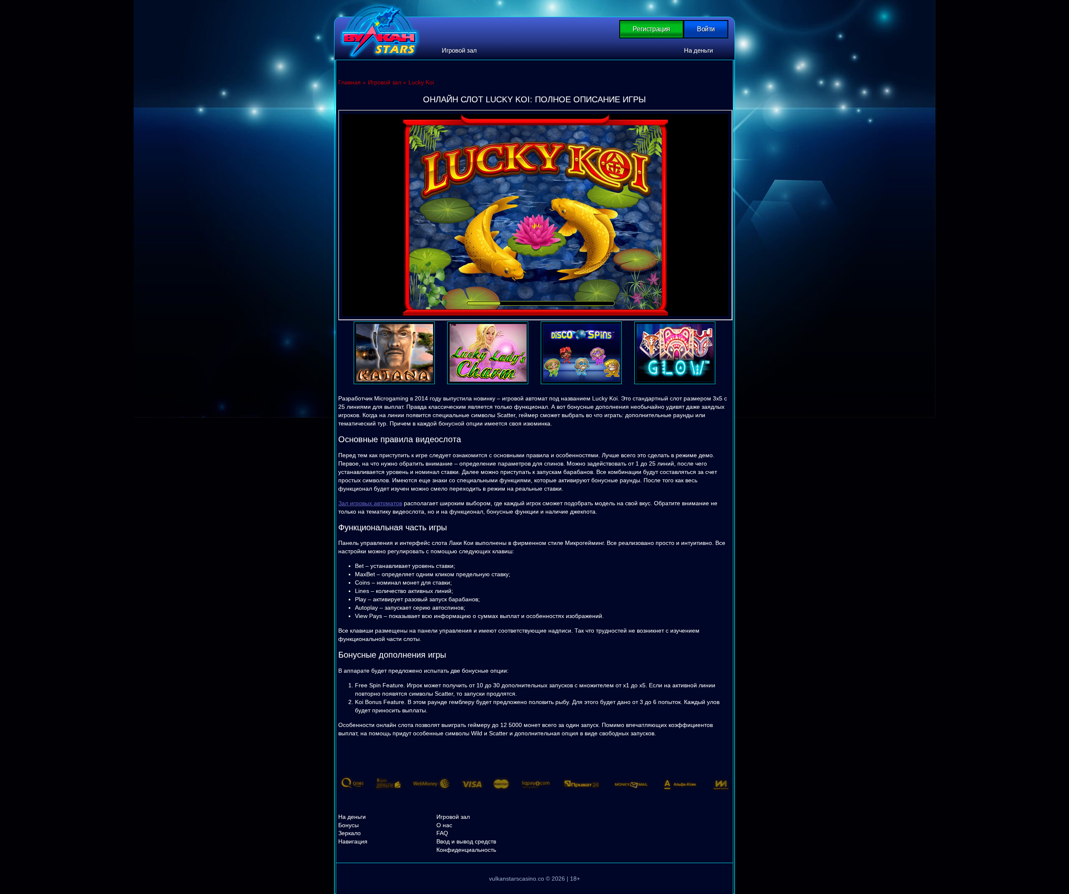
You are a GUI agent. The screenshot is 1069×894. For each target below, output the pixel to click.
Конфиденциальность (466, 849)
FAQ (442, 833)
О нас (444, 825)
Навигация (352, 841)
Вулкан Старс (380, 31)
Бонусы (348, 825)
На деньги (698, 50)
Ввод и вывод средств (466, 841)
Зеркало (349, 833)
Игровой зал (459, 50)
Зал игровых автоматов (370, 503)
